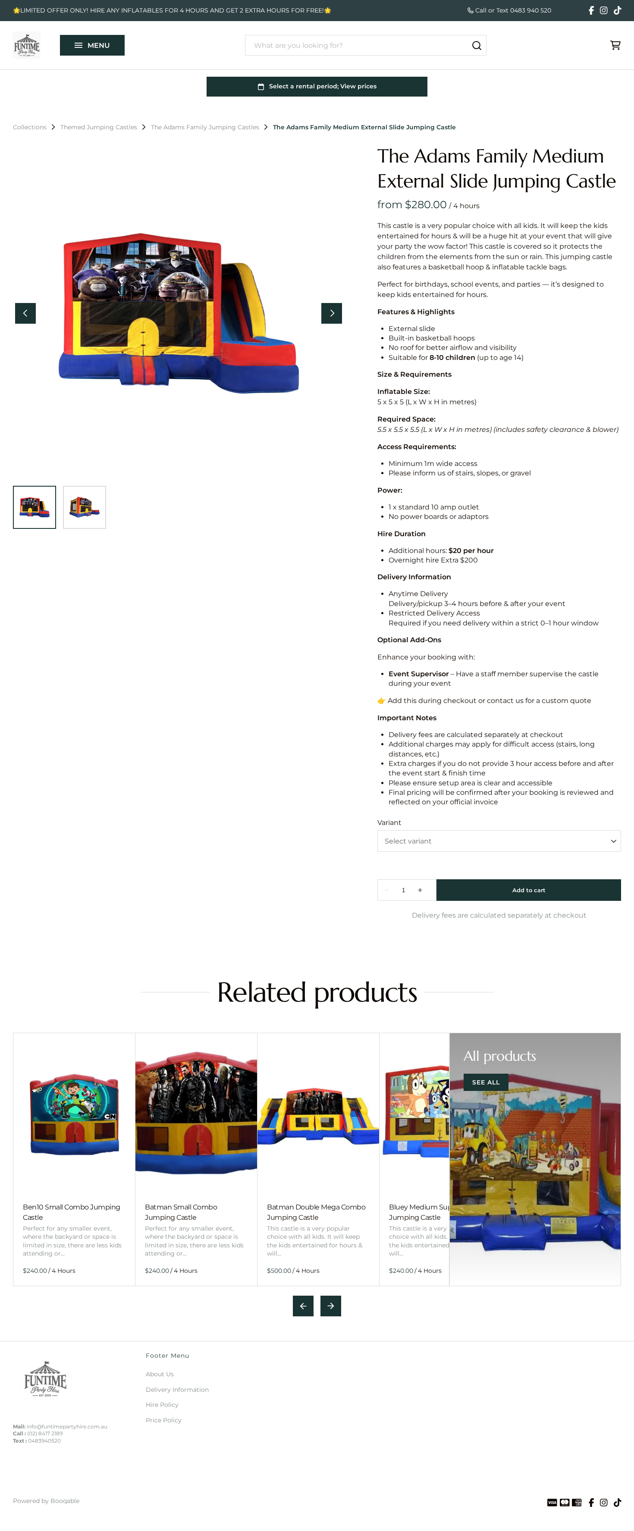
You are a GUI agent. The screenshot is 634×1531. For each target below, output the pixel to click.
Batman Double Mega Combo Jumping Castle (316, 1212)
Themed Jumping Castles (98, 127)
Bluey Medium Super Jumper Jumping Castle (437, 1212)
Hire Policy (162, 1405)
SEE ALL (486, 1082)
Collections (30, 127)
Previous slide (303, 1306)
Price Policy (164, 1420)
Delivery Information (177, 1390)
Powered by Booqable (46, 1501)
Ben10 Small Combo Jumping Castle (71, 1212)
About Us (160, 1374)
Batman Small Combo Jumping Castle (181, 1212)
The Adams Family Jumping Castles (205, 127)
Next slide (330, 1306)
